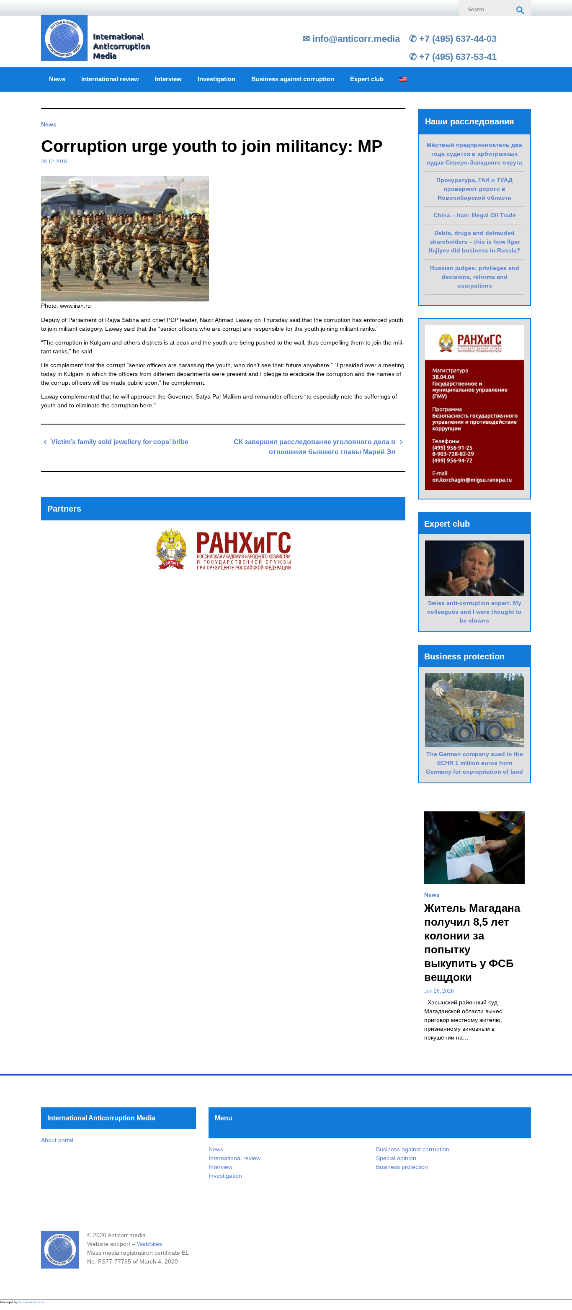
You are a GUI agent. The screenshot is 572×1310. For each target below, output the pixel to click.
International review (110, 79)
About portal (57, 1140)
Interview (168, 79)
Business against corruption (292, 79)
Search (520, 10)
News (57, 79)
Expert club (367, 79)
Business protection (402, 1166)
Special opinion (396, 1158)
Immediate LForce (31, 1302)
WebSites (149, 1244)
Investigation (216, 79)
